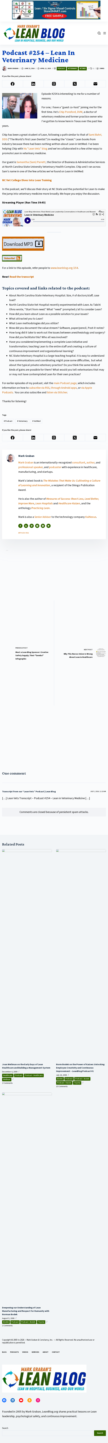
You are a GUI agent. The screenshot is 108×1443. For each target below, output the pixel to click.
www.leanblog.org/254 (64, 268)
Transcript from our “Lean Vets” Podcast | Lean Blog (29, 791)
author (90, 463)
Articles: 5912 (23, 533)
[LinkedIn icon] (26, 526)
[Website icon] (32, 526)
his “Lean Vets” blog (35, 149)
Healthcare (7, 1075)
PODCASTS (14, 1352)
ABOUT (45, 1352)
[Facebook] (12, 83)
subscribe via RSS (39, 388)
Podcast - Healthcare (34, 1075)
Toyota (77, 1082)
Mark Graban (26, 463)
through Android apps (64, 388)
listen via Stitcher (57, 392)
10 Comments (62, 1086)
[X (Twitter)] (74, 83)
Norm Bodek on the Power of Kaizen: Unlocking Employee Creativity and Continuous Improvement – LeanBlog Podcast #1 (80, 1068)
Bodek (60, 1078)
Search (5, 1428)
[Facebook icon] (20, 526)
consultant (78, 463)
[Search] (99, 33)
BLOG (4, 1352)
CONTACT (56, 1352)
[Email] (95, 83)
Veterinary (72, 68)
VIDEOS (25, 1352)
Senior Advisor (42, 517)
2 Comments (7, 1083)
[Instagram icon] (43, 526)
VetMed (83, 68)
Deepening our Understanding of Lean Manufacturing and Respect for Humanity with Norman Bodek (25, 1311)
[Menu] (104, 33)
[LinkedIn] (33, 83)
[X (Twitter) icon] (37, 526)
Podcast (61, 68)
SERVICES (35, 1352)
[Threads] (54, 83)
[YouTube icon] (48, 526)
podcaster (55, 467)
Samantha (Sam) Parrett (31, 162)
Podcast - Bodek (82, 1078)
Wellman (6, 1079)
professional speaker (30, 467)
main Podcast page (65, 383)
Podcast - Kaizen (64, 1082)
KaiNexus (90, 517)
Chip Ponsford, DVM (70, 112)
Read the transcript (21, 277)
